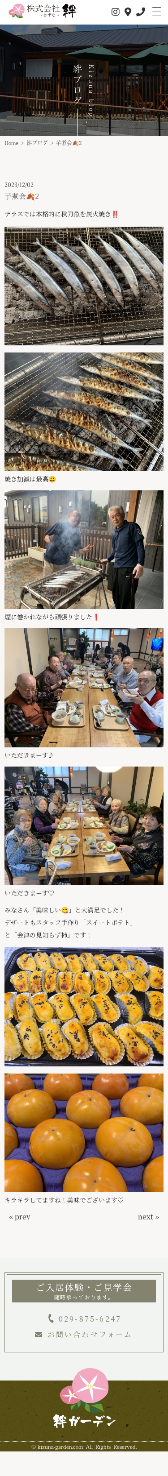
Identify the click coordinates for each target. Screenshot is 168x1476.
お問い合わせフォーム (90, 1334)
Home (11, 143)
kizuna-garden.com (60, 1447)
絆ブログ (37, 143)
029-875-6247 (90, 1319)
